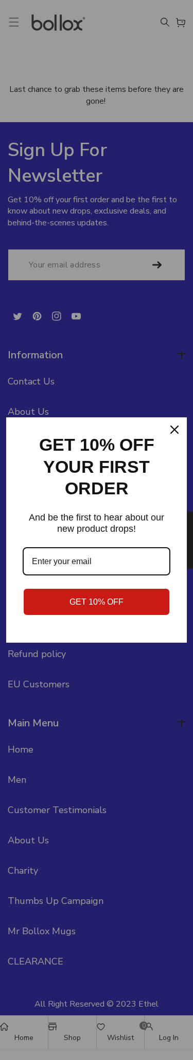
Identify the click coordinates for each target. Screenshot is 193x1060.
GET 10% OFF (96, 602)
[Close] (174, 429)
